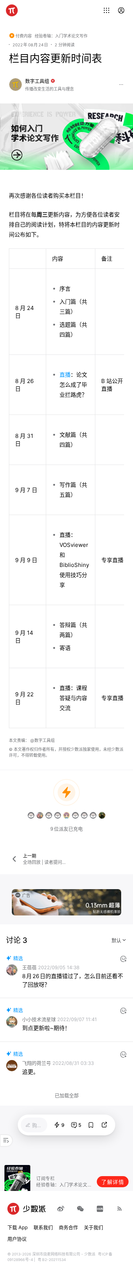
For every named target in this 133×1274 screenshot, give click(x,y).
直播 (65, 374)
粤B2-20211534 (51, 1259)
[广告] (66, 902)
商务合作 (68, 1227)
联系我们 (43, 1227)
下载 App (17, 1227)
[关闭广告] (117, 894)
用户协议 (17, 1239)
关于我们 (93, 1227)
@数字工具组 (42, 740)
